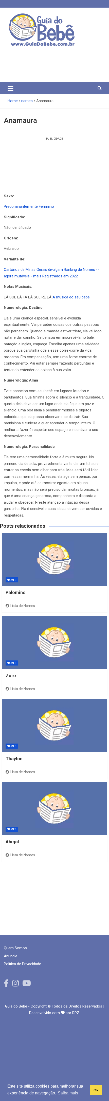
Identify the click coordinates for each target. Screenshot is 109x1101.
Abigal (12, 841)
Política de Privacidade (22, 964)
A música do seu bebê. (71, 297)
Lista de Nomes (22, 606)
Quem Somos (15, 948)
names (11, 580)
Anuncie (10, 956)
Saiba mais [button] (68, 1093)
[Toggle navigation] (10, 88)
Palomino (16, 592)
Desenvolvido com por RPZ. (54, 1013)
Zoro (11, 675)
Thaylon (14, 758)
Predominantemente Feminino (29, 206)
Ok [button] (96, 1090)
